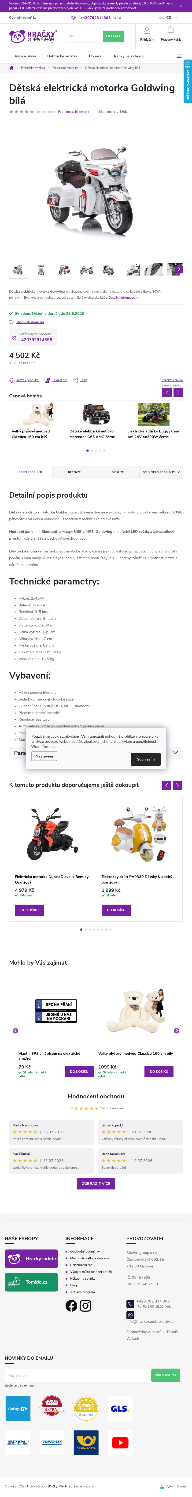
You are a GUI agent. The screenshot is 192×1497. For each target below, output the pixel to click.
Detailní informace (122, 297)
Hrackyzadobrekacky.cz (51, 1259)
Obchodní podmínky (23, 18)
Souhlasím (146, 759)
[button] (56, 1072)
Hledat (113, 36)
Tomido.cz (37, 1282)
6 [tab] (102, 929)
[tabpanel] (38, 421)
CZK (169, 18)
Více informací (43, 746)
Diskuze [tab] (118, 472)
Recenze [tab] (74, 472)
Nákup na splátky (82, 1279)
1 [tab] (87, 450)
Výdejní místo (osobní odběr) (91, 1272)
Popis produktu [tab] (30, 472)
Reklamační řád (81, 1265)
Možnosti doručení (30, 322)
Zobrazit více (96, 1183)
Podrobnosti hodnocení (73, 112)
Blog (73, 1285)
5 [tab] (104, 450)
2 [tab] (92, 450)
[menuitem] (25, 56)
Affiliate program (82, 1292)
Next (178, 392)
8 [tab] (111, 929)
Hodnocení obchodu (96, 1096)
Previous (167, 392)
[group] (56, 1031)
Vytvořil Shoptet (176, 1486)
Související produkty (158, 472)
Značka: (172, 380)
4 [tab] (100, 450)
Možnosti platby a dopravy (89, 1258)
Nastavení (44, 756)
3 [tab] (96, 450)
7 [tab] (106, 929)
